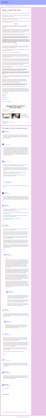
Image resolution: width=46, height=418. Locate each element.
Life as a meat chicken (5, 97)
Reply (4, 139)
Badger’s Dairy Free (4, 118)
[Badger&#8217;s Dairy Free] (6, 115)
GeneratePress (27, 416)
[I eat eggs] (16, 115)
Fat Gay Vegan (4, 2)
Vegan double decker (5, 122)
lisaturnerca (6, 131)
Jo (4, 143)
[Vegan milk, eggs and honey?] (25, 115)
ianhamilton (6, 205)
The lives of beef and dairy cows (7, 101)
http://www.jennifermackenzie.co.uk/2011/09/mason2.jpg (11, 210)
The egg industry (4, 99)
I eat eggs (13, 118)
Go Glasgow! (4, 123)
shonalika (5, 192)
